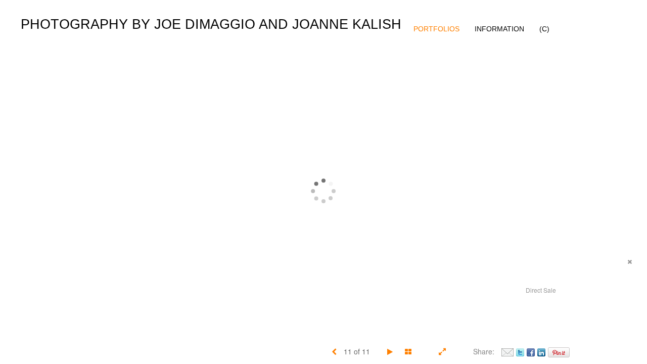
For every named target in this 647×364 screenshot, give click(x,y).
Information (499, 29)
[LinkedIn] (541, 351)
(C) (544, 29)
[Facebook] (531, 351)
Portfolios (436, 29)
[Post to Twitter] (520, 351)
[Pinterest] (559, 351)
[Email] (507, 351)
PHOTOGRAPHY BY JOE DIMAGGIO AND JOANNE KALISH (211, 24)
